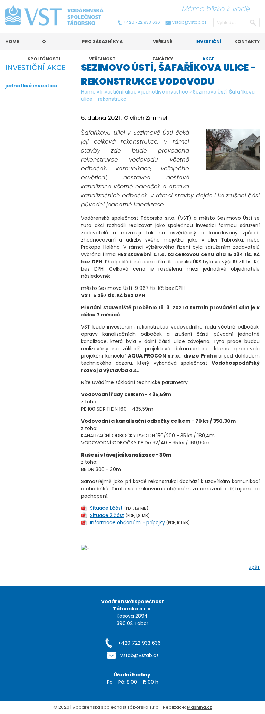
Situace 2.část (107, 515)
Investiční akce (118, 91)
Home (88, 91)
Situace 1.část (106, 508)
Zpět (254, 567)
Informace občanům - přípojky (127, 522)
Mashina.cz (199, 707)
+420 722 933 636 (141, 22)
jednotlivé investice (164, 91)
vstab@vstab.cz (189, 22)
